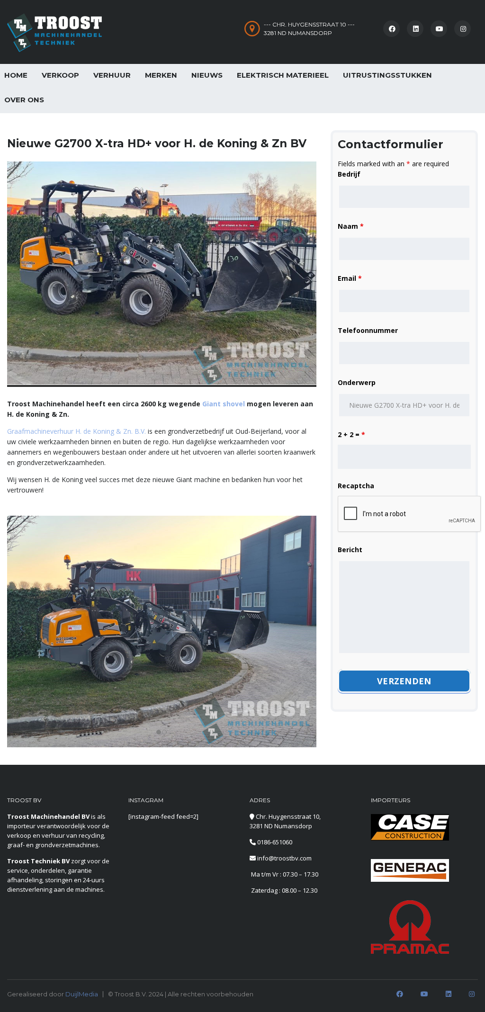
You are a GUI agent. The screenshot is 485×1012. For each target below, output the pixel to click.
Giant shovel (223, 403)
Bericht (350, 549)
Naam (351, 226)
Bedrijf (349, 174)
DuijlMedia (81, 994)
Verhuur (112, 75)
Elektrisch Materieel (283, 75)
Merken (161, 75)
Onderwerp (357, 382)
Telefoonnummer (368, 330)
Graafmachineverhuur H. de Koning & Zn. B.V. (76, 431)
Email (350, 278)
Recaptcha (356, 485)
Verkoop (60, 75)
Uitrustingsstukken (387, 75)
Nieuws (207, 75)
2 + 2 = (351, 434)
